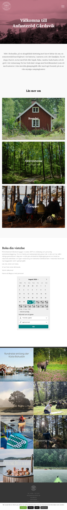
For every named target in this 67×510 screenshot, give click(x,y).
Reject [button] (37, 507)
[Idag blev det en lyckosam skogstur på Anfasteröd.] (50, 364)
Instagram (33, 499)
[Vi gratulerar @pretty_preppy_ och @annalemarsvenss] (17, 465)
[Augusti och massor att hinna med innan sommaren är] (50, 432)
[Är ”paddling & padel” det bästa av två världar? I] (17, 432)
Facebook (33, 497)
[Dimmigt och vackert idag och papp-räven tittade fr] (17, 398)
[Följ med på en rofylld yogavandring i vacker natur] (50, 398)
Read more (44, 507)
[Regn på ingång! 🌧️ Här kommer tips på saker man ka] (50, 465)
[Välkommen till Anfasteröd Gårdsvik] (6, 6)
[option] (33, 22)
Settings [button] (31, 507)
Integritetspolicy (33, 501)
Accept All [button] (23, 507)
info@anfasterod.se (33, 495)
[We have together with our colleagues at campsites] (17, 364)
